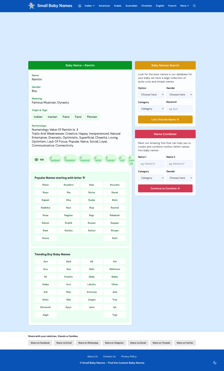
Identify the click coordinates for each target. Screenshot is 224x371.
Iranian (52, 117)
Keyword (171, 101)
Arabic (118, 5)
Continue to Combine (164, 188)
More (183, 5)
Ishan (45, 299)
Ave (45, 261)
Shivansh (45, 307)
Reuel (115, 192)
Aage (45, 314)
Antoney (92, 292)
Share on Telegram (114, 342)
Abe (68, 299)
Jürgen (92, 299)
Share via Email (64, 342)
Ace (68, 284)
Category (143, 102)
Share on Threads (161, 342)
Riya (91, 207)
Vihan (114, 284)
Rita (68, 200)
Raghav (68, 215)
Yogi (114, 314)
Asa (68, 269)
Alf (91, 261)
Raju (91, 215)
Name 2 (170, 157)
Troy (114, 299)
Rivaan (115, 230)
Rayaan (115, 223)
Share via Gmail (138, 342)
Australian (131, 5)
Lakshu (91, 284)
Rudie (91, 200)
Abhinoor (114, 269)
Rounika (114, 184)
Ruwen (92, 223)
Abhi (91, 269)
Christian (146, 5)
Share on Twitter (185, 342)
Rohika (69, 230)
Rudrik (68, 223)
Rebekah (115, 215)
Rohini (91, 230)
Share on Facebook (40, 342)
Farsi (78, 117)
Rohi (114, 238)
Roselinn (69, 184)
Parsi (66, 117)
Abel (68, 261)
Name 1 (142, 157)
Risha (45, 184)
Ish (114, 307)
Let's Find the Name (163, 119)
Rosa (45, 215)
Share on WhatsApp (88, 342)
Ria (68, 192)
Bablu (115, 276)
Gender (170, 88)
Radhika (45, 207)
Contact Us (109, 356)
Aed (114, 292)
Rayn (45, 192)
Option (142, 88)
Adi (45, 292)
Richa (91, 192)
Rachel (115, 207)
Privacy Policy (129, 356)
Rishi (114, 200)
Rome (45, 238)
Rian (91, 184)
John (92, 307)
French (172, 5)
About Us (92, 356)
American (104, 5)
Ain (115, 261)
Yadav (45, 284)
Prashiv (68, 276)
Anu (45, 269)
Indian (88, 5)
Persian (92, 117)
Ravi (68, 207)
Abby (92, 276)
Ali (45, 276)
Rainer (45, 223)
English (160, 5)
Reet (45, 230)
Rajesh (45, 200)
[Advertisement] (112, 36)
